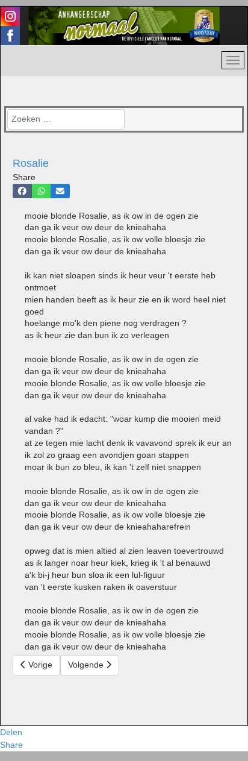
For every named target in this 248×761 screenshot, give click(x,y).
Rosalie (31, 163)
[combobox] (66, 119)
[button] (22, 191)
